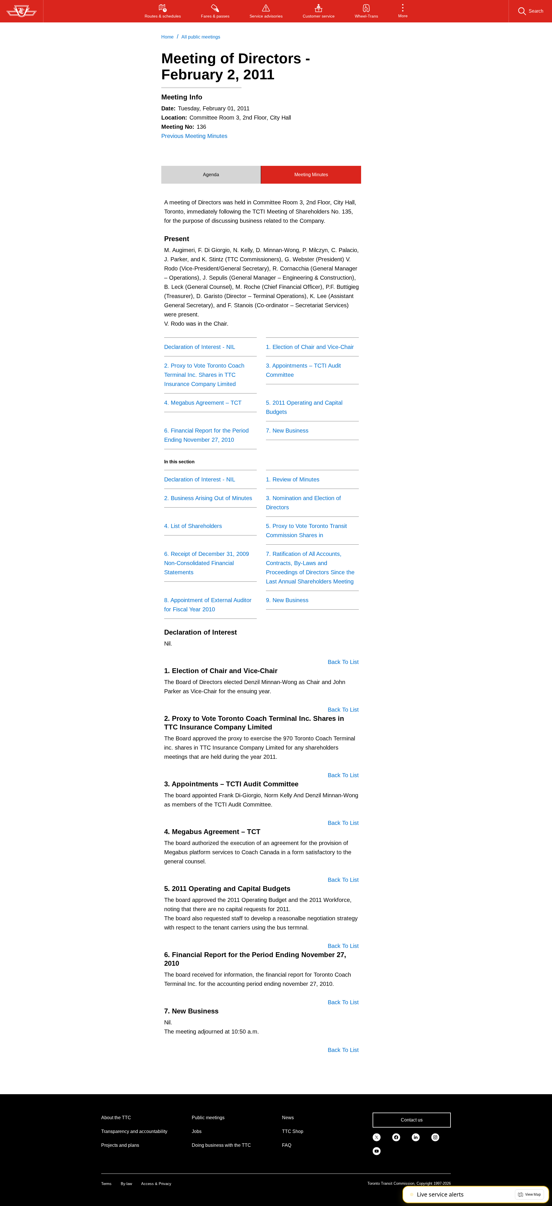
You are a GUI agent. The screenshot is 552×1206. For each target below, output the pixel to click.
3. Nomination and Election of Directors (303, 502)
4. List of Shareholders (193, 526)
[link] (377, 1136)
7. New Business (287, 430)
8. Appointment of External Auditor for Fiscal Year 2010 (208, 604)
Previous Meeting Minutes (194, 136)
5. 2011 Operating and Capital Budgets (304, 407)
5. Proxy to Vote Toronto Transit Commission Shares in (306, 530)
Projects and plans (120, 1145)
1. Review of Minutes (292, 479)
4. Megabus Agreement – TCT (202, 403)
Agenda (211, 174)
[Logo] (21, 11)
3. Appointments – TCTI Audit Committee (303, 370)
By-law (126, 1184)
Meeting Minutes (311, 174)
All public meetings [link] (200, 36)
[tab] (211, 175)
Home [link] (167, 36)
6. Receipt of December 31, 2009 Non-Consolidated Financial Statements (206, 563)
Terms (106, 1184)
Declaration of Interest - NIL (199, 347)
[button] (403, 11)
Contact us (412, 1119)
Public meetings (208, 1117)
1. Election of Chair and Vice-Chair (310, 347)
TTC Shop (292, 1131)
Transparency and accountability (134, 1131)
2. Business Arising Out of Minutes (208, 498)
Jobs (197, 1131)
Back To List (343, 662)
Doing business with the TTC (221, 1145)
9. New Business (287, 600)
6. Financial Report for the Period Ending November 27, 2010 (206, 435)
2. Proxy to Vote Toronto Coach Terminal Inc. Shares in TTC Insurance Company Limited (204, 374)
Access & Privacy (156, 1184)
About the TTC (116, 1117)
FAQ (286, 1145)
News (288, 1117)
